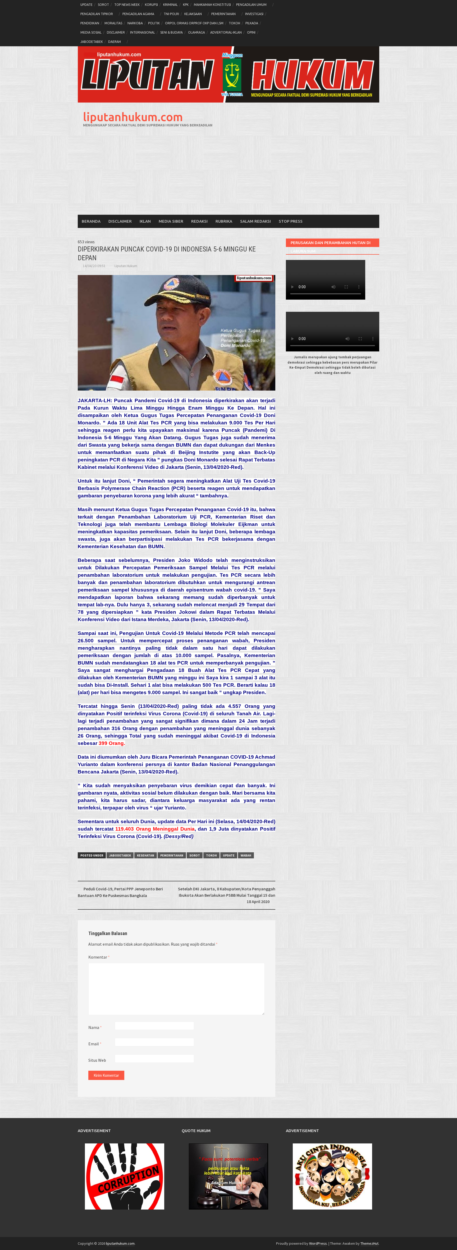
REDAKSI (199, 221)
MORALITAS (113, 23)
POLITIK (154, 23)
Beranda (91, 221)
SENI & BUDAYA (171, 32)
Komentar (99, 957)
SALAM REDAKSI (255, 221)
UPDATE (86, 4)
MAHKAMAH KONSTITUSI (212, 4)
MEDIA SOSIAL (91, 32)
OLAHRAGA (196, 32)
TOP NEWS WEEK (127, 4)
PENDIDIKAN (89, 23)
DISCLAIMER (116, 32)
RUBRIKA (224, 221)
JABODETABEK (91, 41)
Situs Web (97, 1060)
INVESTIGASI (254, 14)
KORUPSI (151, 4)
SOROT (103, 4)
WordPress (318, 1243)
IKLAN (145, 221)
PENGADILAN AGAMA (138, 14)
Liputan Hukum (126, 265)
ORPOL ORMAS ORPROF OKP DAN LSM (194, 23)
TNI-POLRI (171, 14)
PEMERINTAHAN (223, 14)
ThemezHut (369, 1243)
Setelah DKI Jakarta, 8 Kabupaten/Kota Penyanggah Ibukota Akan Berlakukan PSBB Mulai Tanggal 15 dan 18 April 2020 (226, 895)
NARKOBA (135, 23)
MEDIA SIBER (171, 221)
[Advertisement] (228, 175)
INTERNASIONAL (142, 32)
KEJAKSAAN (193, 14)
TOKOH (234, 23)
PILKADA (251, 23)
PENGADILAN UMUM (251, 4)
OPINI (251, 32)
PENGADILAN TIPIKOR (96, 14)
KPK (186, 4)
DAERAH (114, 41)
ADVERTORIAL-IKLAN (226, 32)
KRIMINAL (170, 4)
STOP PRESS (291, 221)
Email (95, 1043)
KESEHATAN (145, 855)
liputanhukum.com (133, 116)
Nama (95, 1027)
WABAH (246, 855)
